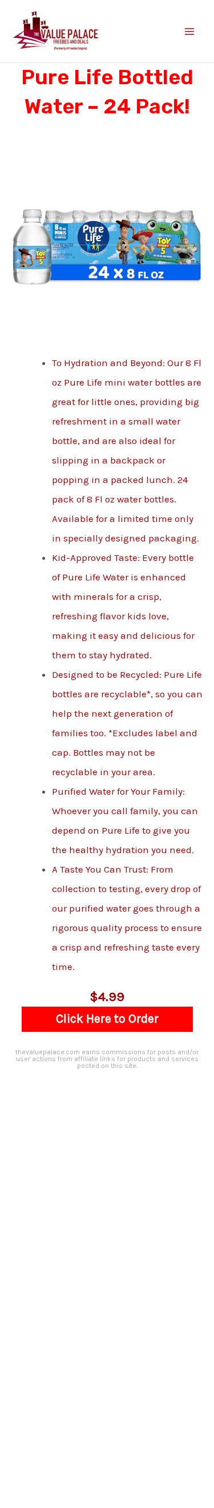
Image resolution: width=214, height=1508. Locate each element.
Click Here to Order (107, 1019)
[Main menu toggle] (190, 31)
